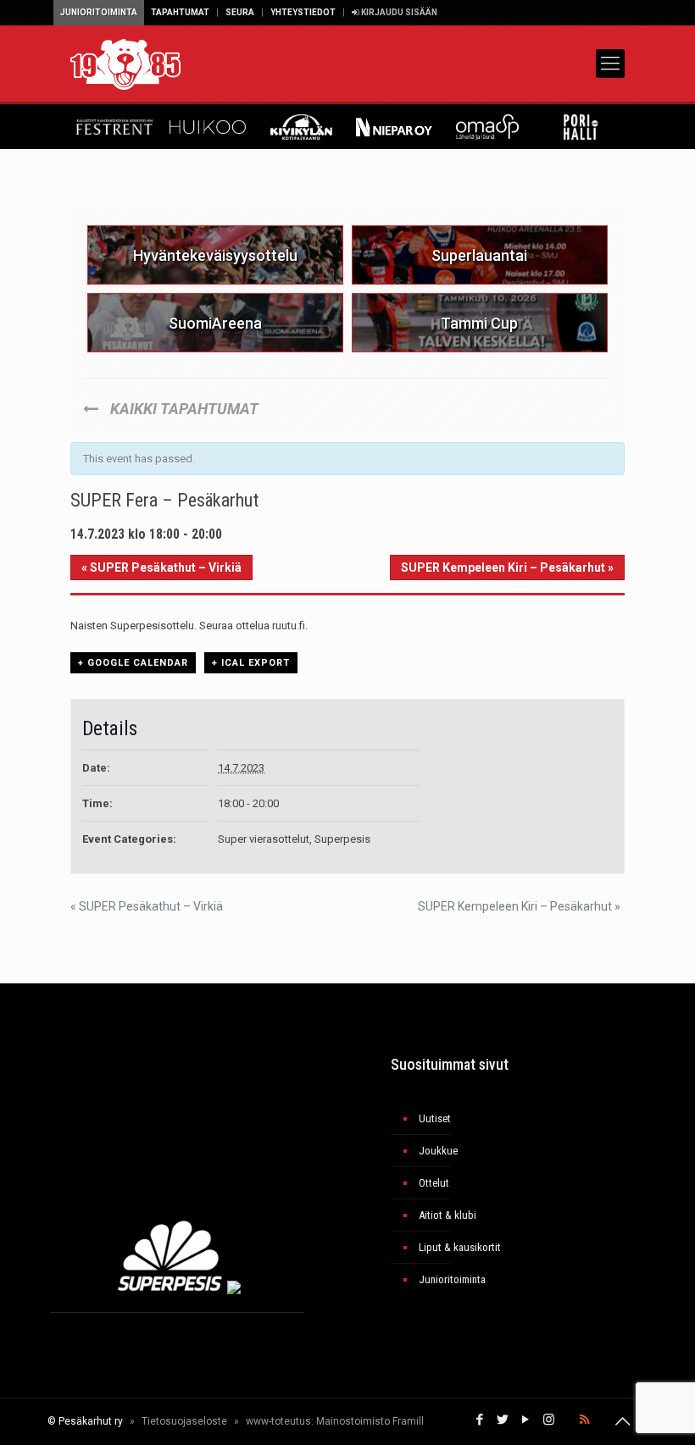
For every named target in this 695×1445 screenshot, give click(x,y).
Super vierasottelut (263, 839)
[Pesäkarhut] (125, 63)
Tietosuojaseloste (184, 1421)
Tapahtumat (180, 12)
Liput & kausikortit (460, 1247)
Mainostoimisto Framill (370, 1421)
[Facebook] (480, 1419)
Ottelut (434, 1182)
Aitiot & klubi (447, 1215)
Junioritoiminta (98, 12)
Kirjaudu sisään (398, 12)
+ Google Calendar (133, 662)
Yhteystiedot (303, 12)
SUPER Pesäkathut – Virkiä (161, 567)
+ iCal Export (251, 662)
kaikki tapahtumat (183, 409)
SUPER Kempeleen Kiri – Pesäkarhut (507, 567)
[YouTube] (526, 1419)
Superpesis (342, 839)
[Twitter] (503, 1419)
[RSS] (584, 1419)
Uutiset (435, 1118)
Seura (239, 12)
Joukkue (438, 1150)
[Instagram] (549, 1419)
